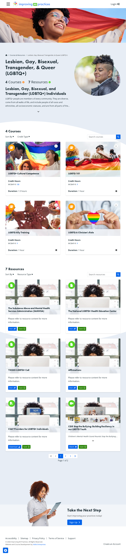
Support (72, 538)
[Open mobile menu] (8, 4)
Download (13, 447)
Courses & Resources (17, 55)
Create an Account (112, 544)
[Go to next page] (70, 456)
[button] (5, 550)
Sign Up (73, 522)
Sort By (9, 136)
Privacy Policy (38, 538)
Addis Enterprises (39, 544)
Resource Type (24, 274)
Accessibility (11, 538)
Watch (71, 447)
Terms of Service (56, 538)
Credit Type (23, 136)
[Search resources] (118, 274)
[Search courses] (118, 136)
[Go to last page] (75, 456)
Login (114, 4)
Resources (38, 82)
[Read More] (38, 111)
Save (21, 329)
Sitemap (24, 538)
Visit (11, 329)
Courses (13, 82)
